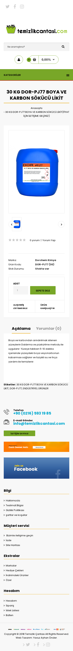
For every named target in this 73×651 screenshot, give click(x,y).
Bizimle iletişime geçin (19, 535)
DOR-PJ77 (16, 388)
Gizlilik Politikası (15, 510)
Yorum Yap (49, 240)
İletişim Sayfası (19, 433)
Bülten (9, 615)
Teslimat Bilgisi (14, 505)
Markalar (11, 565)
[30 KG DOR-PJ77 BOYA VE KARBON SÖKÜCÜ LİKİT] (36, 171)
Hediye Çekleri (15, 570)
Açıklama (21, 328)
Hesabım (11, 600)
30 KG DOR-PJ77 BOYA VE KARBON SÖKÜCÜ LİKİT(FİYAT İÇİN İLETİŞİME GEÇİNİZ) (37, 114)
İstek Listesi (12, 610)
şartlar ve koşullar (16, 515)
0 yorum (35, 240)
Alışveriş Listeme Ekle (20, 306)
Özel (8, 580)
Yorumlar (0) (48, 328)
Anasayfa (36, 108)
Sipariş (10, 605)
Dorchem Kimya (45, 260)
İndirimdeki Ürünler (17, 575)
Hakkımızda (13, 500)
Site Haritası (13, 545)
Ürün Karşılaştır (47, 306)
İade (8, 540)
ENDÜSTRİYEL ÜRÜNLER (35, 388)
